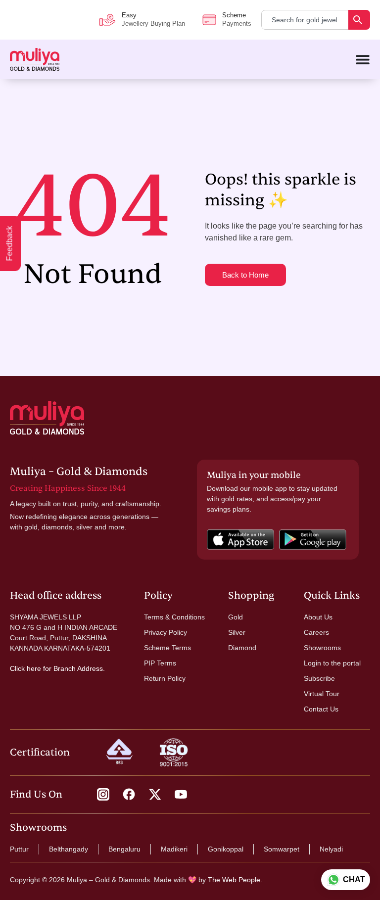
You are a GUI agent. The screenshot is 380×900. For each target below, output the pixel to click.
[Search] (359, 20)
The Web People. (235, 880)
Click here (25, 668)
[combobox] (304, 20)
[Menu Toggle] (362, 59)
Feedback (9, 243)
